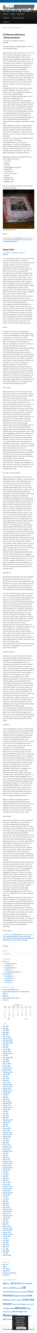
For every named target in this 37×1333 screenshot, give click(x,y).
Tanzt (18, 940)
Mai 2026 (5, 1028)
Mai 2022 (5, 1047)
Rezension (10, 1315)
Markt (8, 1308)
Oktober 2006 (7, 1255)
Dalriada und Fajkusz (12, 936)
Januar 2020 (6, 1066)
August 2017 (6, 1109)
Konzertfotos (9, 978)
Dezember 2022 (7, 1039)
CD (24, 1287)
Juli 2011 (5, 1220)
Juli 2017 (5, 1111)
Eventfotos (8, 976)
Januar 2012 (6, 1207)
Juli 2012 (5, 1197)
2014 (4, 240)
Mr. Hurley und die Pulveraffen (19, 938)
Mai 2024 (5, 1035)
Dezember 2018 (7, 1084)
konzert (7, 1304)
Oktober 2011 (7, 1213)
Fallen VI (5, 1000)
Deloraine (6, 996)
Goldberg (6, 1300)
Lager (23, 1304)
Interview (28, 1299)
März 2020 (6, 1062)
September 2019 (8, 1072)
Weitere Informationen (20, 1325)
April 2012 (6, 1203)
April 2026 (6, 1030)
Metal (13, 1308)
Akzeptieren (21, 1328)
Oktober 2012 (7, 1191)
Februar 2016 (7, 1128)
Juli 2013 (5, 1172)
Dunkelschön (18, 1292)
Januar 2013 (6, 1184)
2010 (5, 1283)
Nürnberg (9, 1312)
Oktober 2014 (7, 1149)
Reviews (7, 970)
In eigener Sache (10, 964)
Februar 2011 (7, 1226)
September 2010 (8, 1234)
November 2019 (7, 1068)
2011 (9, 1284)
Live (4, 1308)
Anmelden (6, 946)
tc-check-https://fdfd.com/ (10, 989)
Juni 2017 (6, 1114)
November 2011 (7, 1211)
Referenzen (6, 18)
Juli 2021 (5, 1055)
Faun (30, 1291)
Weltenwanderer (13, 241)
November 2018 (7, 1087)
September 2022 (8, 1043)
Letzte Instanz (7, 938)
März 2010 (6, 1247)
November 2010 (7, 1230)
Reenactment (9, 980)
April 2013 (6, 1178)
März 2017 (6, 1118)
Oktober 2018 (7, 1089)
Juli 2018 (5, 1095)
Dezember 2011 (7, 1209)
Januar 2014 (6, 1159)
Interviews (8, 966)
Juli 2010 (5, 1238)
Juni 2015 (6, 1139)
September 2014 (8, 1151)
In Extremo (19, 1300)
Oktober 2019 (7, 1070)
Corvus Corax (8, 1291)
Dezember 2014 (7, 1147)
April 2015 (6, 1141)
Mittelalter (21, 1308)
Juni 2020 (6, 1059)
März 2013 (6, 1180)
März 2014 (6, 1157)
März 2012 (6, 1205)
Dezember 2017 (7, 1103)
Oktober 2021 (7, 1051)
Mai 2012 (5, 1201)
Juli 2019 (5, 1076)
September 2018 (8, 1091)
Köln (19, 1304)
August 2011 (6, 1218)
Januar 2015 (6, 1145)
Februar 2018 (7, 1101)
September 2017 (8, 1107)
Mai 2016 (5, 1126)
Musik (4, 1312)
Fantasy (25, 1292)
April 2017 (6, 1116)
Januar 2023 (6, 1037)
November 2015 (7, 1134)
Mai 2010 (5, 1243)
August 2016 (6, 1122)
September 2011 (8, 1216)
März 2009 (6, 1251)
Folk (30, 1295)
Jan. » (26, 1019)
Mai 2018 (5, 1097)
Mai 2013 (5, 1176)
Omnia (15, 1311)
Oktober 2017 (7, 1105)
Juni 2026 (6, 1026)
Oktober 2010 (7, 1232)
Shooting (8, 982)
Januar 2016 (6, 1130)
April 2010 (6, 1245)
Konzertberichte (17, 238)
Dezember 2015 (7, 1132)
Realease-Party (27, 240)
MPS (29, 1308)
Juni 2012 (6, 1199)
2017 (5, 1288)
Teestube (5, 241)
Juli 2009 (5, 1249)
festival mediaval (20, 1295)
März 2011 (6, 1224)
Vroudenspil (24, 940)
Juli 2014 (5, 1153)
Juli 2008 (5, 1253)
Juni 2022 (6, 1045)
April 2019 (6, 1078)
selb (4, 1319)
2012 (13, 1283)
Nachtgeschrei (7, 940)
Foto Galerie (20, 14)
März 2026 (6, 1032)
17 (13, 1013)
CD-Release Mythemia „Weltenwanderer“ (14, 36)
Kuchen (14, 240)
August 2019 (6, 1074)
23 (9, 1015)
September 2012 (8, 1193)
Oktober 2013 (7, 1166)
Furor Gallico (27, 936)
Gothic (12, 1300)
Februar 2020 (7, 1064)
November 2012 (7, 1188)
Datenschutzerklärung (18, 18)
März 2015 (6, 1143)
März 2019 (6, 1080)
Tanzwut (10, 1319)
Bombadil (5, 42)
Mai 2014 (5, 1155)
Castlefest (18, 1288)
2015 (26, 1283)
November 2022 (7, 1041)
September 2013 (8, 1168)
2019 (13, 1287)
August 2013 (6, 1170)
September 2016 (8, 1120)
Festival (21, 936)
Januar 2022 (6, 1049)
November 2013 (7, 1163)
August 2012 (6, 1195)
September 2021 (8, 1053)
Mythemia (19, 240)
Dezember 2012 (7, 1186)
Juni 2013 (6, 1174)
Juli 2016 (5, 1124)
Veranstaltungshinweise (12, 972)
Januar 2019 (6, 1082)
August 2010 (6, 1236)
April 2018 (6, 1099)
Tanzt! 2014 (8, 249)
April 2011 (6, 1222)
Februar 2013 (7, 1182)
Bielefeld (8, 240)
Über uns (5, 14)
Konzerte (15, 1304)
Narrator (14, 940)
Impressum (6, 22)
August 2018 (6, 1093)
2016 (30, 1283)
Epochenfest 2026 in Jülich (11, 998)
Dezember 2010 (7, 1228)
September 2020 (8, 1057)
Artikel (12, 14)
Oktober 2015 (7, 1136)
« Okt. (8, 1019)
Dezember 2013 (7, 1161)
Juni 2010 (6, 1240)
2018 (8, 1288)
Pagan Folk (22, 1311)
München (31, 938)
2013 (19, 1283)
